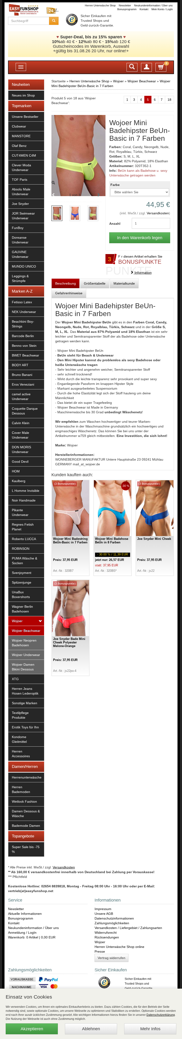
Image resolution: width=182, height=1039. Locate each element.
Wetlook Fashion (24, 801)
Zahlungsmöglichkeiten (112, 923)
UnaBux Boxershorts (21, 594)
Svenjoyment (21, 573)
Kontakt (144, 9)
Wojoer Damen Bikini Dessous (23, 667)
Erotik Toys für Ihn (25, 727)
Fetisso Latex (22, 302)
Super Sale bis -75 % (26, 849)
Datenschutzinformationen (114, 918)
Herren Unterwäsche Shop (100, 5)
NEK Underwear (24, 312)
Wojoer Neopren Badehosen (24, 642)
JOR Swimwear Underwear (23, 215)
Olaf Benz (19, 146)
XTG (15, 679)
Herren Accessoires (21, 753)
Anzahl (114, 223)
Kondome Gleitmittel (19, 739)
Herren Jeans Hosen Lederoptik (25, 691)
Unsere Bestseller (25, 117)
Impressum (103, 909)
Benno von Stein (24, 346)
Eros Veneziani (23, 384)
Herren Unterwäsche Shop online (119, 947)
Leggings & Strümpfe (20, 278)
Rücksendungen (107, 937)
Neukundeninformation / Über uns (153, 5)
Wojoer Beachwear (26, 631)
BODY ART (20, 365)
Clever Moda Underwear (21, 167)
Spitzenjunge (21, 582)
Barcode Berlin (23, 336)
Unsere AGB (104, 914)
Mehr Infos (150, 1028)
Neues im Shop (23, 95)
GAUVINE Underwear (20, 254)
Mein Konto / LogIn (162, 9)
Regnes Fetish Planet (23, 527)
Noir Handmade (24, 500)
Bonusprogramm (126, 9)
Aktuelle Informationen (25, 914)
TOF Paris (19, 179)
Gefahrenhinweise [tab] (68, 293)
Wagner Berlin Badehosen (22, 609)
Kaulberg (18, 481)
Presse (100, 951)
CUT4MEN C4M (24, 155)
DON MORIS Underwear (21, 449)
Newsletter (125, 5)
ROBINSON (20, 548)
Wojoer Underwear (26, 655)
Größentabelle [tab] (94, 283)
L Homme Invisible (25, 491)
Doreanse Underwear (20, 240)
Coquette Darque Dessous (25, 411)
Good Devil (20, 461)
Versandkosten (158, 213)
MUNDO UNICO (24, 266)
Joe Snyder (20, 204)
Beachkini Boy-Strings (23, 324)
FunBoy (17, 228)
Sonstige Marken (24, 703)
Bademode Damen (26, 826)
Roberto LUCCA (24, 539)
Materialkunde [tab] (124, 283)
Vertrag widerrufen (111, 958)
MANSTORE (21, 136)
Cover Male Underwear (20, 435)
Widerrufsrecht (106, 932)
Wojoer (17, 621)
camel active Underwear (21, 396)
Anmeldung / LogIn (22, 932)
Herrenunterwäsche (26, 777)
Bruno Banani (22, 375)
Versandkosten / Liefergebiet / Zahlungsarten (128, 928)
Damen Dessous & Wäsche (26, 813)
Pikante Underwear (20, 512)
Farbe (115, 185)
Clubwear (19, 126)
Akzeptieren (32, 1028)
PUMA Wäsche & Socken (24, 560)
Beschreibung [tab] (65, 283)
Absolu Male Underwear (21, 191)
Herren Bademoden (21, 789)
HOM (16, 471)
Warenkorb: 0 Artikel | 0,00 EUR (31, 937)
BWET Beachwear (25, 355)
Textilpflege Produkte (20, 715)
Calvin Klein (20, 423)
